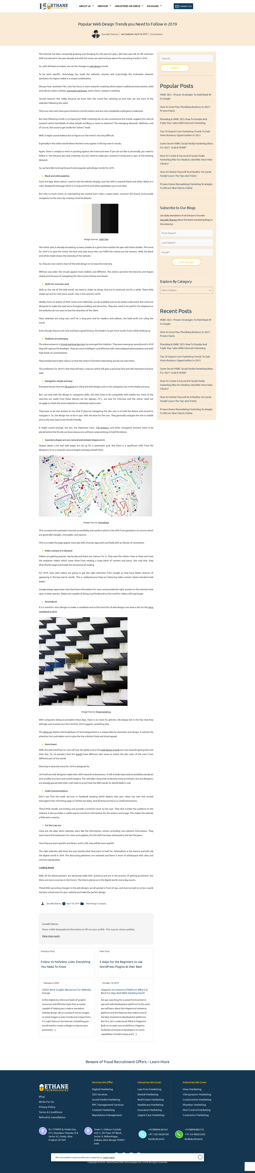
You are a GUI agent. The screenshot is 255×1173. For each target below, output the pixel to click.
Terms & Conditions (50, 1111)
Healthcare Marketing (150, 1104)
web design (95, 66)
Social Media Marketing (106, 1099)
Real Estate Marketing (151, 1099)
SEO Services (99, 1094)
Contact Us (185, 6)
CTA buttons (102, 427)
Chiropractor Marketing (197, 1094)
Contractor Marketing (196, 1114)
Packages (153, 6)
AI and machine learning (73, 344)
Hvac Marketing (192, 1089)
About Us (85, 6)
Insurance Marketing (150, 1109)
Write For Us (46, 1101)
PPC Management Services (108, 1104)
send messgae (186, 261)
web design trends (110, 749)
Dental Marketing (148, 1094)
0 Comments (156, 34)
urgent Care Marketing (151, 1114)
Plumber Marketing (194, 1104)
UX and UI (69, 386)
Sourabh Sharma (110, 34)
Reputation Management (107, 1114)
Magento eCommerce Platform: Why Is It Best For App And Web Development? (124, 991)
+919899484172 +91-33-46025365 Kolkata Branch (195, 1134)
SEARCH (174, 67)
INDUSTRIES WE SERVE (127, 6)
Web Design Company (96, 903)
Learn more (109, 1157)
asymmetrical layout (77, 90)
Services (103, 6)
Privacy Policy (47, 1106)
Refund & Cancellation (52, 1117)
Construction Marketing (197, 1099)
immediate (103, 522)
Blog (42, 1096)
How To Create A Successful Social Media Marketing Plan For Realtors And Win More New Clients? (186, 159)
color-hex (103, 239)
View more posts (51, 935)
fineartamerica (103, 711)
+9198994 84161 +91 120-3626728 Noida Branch (158, 1134)
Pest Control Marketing (197, 1109)
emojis (79, 754)
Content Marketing (103, 1109)
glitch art (47, 731)
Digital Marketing (102, 1089)
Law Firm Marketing (149, 1089)
